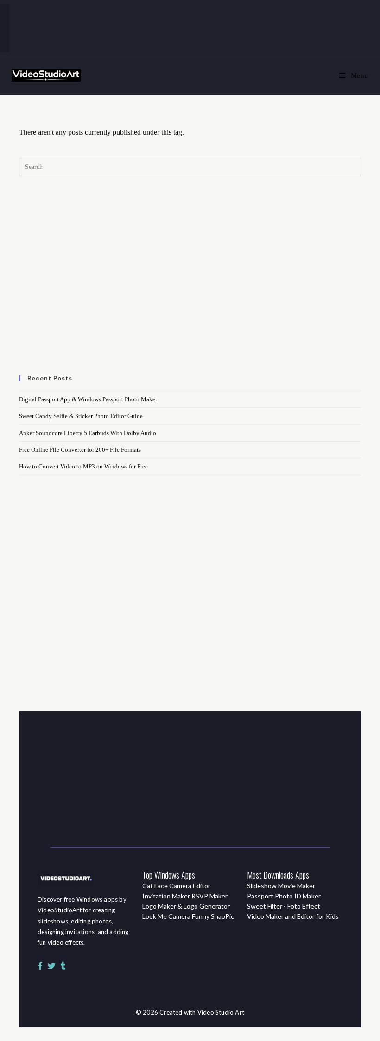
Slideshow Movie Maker (281, 886)
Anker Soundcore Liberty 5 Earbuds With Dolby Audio (87, 433)
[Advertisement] (190, 281)
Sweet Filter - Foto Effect (283, 906)
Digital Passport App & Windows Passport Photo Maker (88, 399)
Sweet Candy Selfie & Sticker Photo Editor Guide (81, 415)
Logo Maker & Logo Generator (186, 906)
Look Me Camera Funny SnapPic (188, 916)
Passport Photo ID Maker (284, 896)
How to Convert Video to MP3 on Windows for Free (83, 466)
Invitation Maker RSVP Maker (185, 896)
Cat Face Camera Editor (176, 886)
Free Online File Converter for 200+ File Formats (80, 449)
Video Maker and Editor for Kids (293, 916)
